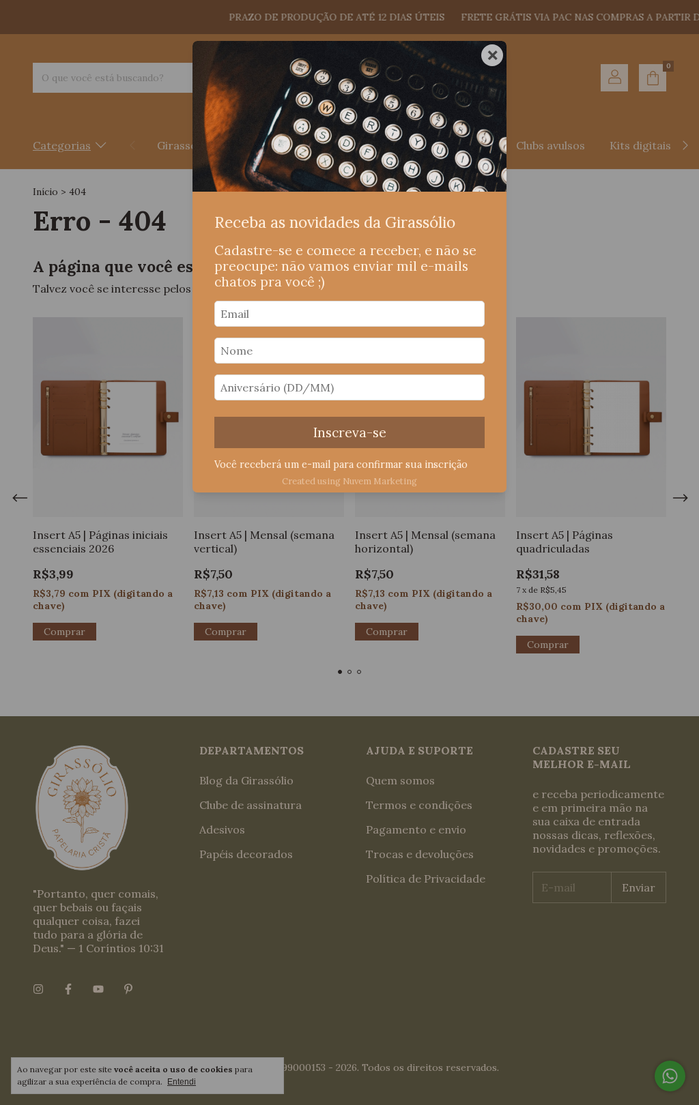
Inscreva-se (349, 432)
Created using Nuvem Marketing (349, 481)
